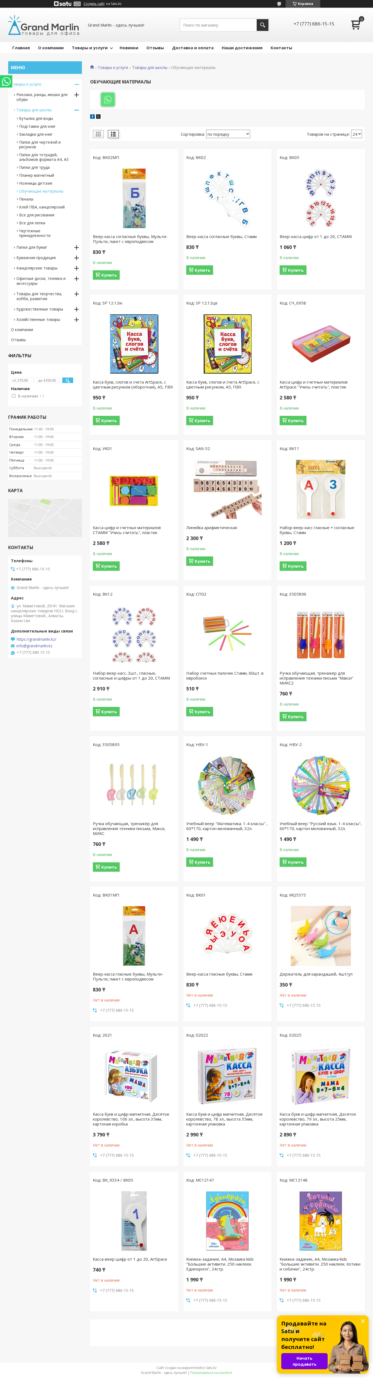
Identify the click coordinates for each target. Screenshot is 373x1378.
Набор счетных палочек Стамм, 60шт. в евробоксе (225, 675)
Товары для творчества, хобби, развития (39, 296)
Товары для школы (149, 67)
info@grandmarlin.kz (34, 645)
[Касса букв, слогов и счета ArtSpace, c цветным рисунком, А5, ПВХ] (227, 344)
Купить (109, 275)
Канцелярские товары (36, 268)
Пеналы (26, 199)
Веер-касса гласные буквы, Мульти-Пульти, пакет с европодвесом (128, 976)
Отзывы (155, 47)
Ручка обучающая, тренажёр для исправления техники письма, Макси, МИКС (129, 828)
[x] (98, 117)
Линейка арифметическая (211, 527)
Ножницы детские (35, 183)
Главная (21, 47)
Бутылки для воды (36, 118)
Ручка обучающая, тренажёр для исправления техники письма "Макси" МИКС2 (316, 678)
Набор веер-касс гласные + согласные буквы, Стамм (317, 530)
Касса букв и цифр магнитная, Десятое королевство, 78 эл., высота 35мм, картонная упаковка (224, 1119)
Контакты (281, 47)
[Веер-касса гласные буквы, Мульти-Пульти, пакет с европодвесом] (134, 936)
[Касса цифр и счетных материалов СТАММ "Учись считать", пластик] (134, 489)
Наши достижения (242, 47)
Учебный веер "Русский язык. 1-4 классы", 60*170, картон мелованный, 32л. (321, 826)
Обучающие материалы (41, 191)
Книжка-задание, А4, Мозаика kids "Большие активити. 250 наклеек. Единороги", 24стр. (220, 1264)
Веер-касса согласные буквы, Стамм (221, 236)
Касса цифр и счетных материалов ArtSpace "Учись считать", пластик (314, 384)
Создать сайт (94, 4)
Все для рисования (36, 214)
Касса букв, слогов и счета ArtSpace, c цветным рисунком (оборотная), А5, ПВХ (133, 384)
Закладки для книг (36, 134)
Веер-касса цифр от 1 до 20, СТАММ (316, 236)
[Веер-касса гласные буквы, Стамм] (227, 936)
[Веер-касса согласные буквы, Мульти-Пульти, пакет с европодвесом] (134, 198)
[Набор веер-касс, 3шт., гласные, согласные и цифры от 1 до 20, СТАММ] (134, 635)
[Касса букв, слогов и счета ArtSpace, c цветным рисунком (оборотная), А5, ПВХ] (134, 344)
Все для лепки (32, 222)
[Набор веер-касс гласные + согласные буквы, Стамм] (321, 489)
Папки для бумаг (31, 247)
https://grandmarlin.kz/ (36, 639)
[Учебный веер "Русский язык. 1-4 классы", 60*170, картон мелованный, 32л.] (321, 785)
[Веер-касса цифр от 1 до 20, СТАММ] (321, 198)
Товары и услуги (90, 47)
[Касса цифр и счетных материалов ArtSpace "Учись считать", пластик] (321, 344)
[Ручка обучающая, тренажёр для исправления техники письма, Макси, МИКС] (134, 785)
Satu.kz (211, 1367)
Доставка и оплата (193, 47)
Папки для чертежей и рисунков (40, 144)
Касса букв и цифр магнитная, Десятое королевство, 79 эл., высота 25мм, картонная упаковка (318, 1119)
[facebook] (92, 117)
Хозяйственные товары (38, 319)
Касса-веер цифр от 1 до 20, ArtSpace (130, 1259)
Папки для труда (34, 167)
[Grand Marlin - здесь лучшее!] (43, 25)
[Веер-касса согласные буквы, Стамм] (227, 198)
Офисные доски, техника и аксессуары (41, 281)
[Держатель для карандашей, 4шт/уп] (321, 936)
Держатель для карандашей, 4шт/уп (316, 973)
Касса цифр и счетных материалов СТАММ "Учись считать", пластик (127, 530)
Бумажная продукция (36, 257)
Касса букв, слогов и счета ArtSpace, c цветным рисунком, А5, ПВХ (222, 384)
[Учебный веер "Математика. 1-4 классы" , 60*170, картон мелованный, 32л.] (227, 785)
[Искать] (262, 25)
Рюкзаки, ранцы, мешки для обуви (41, 97)
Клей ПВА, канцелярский (42, 207)
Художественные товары (39, 309)
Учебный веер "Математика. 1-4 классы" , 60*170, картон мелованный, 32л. (227, 826)
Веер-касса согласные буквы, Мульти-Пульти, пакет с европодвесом (130, 239)
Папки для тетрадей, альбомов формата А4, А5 (44, 157)
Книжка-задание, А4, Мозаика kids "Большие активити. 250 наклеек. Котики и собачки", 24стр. (320, 1264)
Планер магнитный (36, 175)
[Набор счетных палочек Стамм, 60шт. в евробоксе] (227, 635)
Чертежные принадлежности (35, 233)
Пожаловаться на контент (211, 1372)
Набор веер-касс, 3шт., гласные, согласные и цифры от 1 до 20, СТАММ (131, 675)
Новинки (129, 47)
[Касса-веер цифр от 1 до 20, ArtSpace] (134, 1221)
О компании (51, 47)
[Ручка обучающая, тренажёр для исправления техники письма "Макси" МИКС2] (321, 635)
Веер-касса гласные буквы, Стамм (219, 973)
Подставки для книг (37, 126)
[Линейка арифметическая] (227, 489)
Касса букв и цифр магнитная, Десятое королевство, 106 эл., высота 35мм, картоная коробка (131, 1119)
